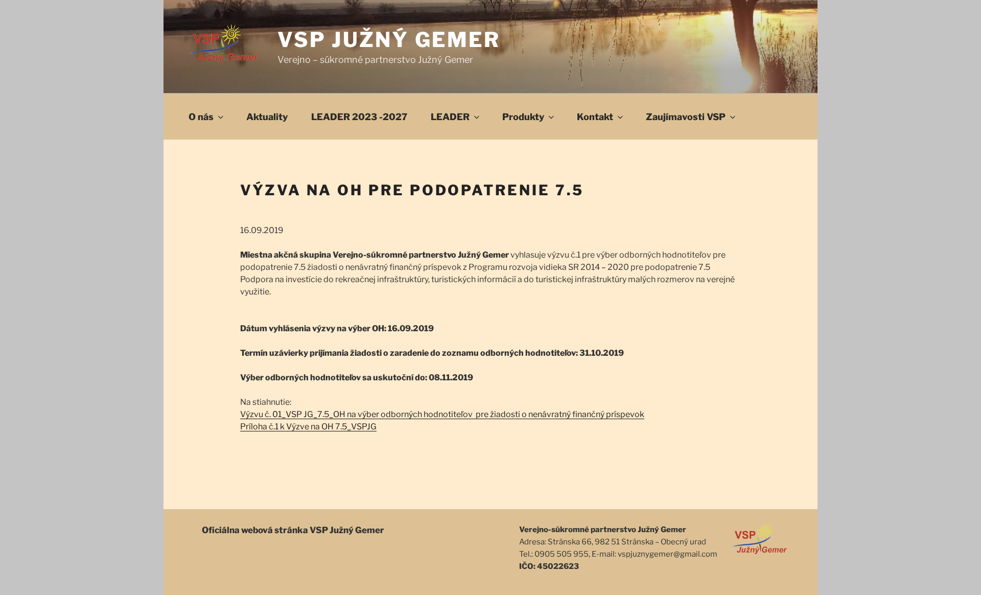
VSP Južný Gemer (389, 39)
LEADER (450, 116)
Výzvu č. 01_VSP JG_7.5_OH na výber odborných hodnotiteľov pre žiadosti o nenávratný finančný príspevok (442, 414)
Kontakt (595, 116)
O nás (201, 116)
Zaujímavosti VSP (686, 116)
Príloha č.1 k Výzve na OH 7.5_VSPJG (308, 426)
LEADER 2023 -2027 (359, 116)
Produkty (523, 116)
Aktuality (267, 116)
